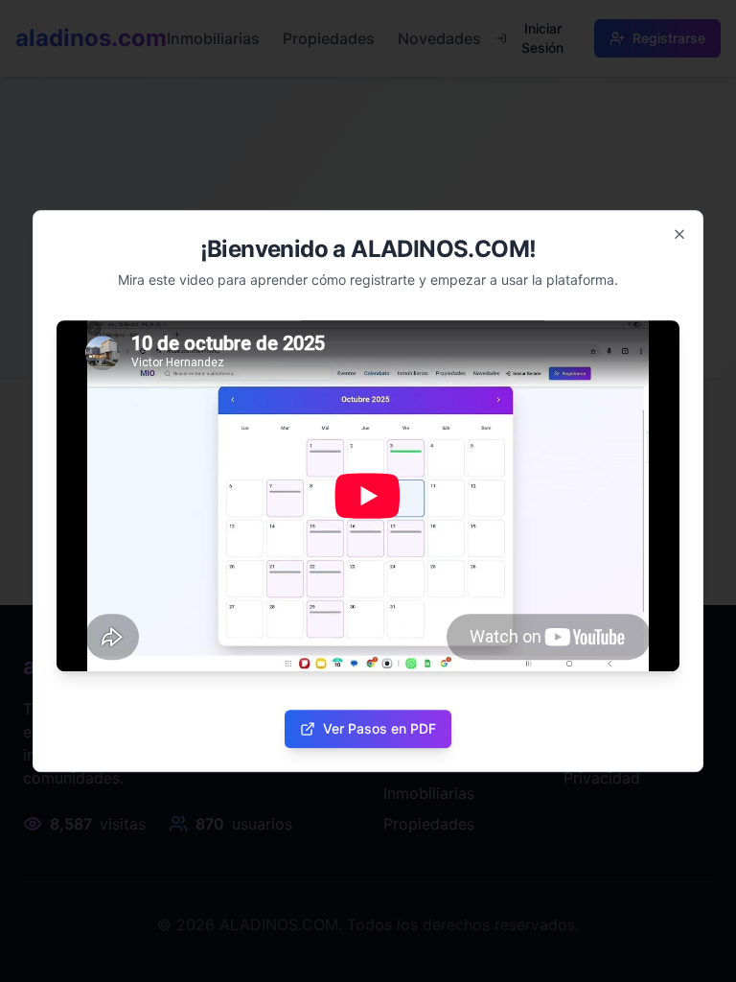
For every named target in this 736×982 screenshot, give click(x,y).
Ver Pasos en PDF (379, 728)
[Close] (679, 234)
